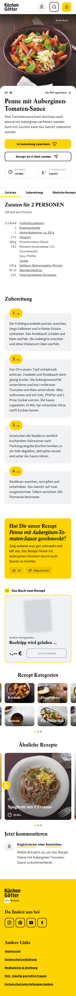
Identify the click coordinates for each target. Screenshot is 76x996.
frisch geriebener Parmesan (37, 275)
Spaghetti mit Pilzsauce (30, 807)
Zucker (23, 261)
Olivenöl (25, 237)
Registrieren (27, 844)
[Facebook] (42, 922)
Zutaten (10, 192)
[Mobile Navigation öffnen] (66, 7)
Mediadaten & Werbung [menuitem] (21, 968)
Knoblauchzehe (29, 228)
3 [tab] (41, 731)
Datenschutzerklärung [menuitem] (21, 959)
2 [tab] (38, 731)
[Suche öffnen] (54, 7)
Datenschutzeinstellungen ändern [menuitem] (29, 984)
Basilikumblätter (30, 270)
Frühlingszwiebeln (31, 223)
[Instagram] (9, 922)
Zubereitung (34, 192)
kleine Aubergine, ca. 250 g (36, 232)
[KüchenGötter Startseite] (12, 7)
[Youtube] (31, 922)
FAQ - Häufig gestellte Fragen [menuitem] (26, 976)
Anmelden (54, 844)
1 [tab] (35, 731)
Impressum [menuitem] (13, 951)
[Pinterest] (20, 922)
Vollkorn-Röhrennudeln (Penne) (41, 265)
